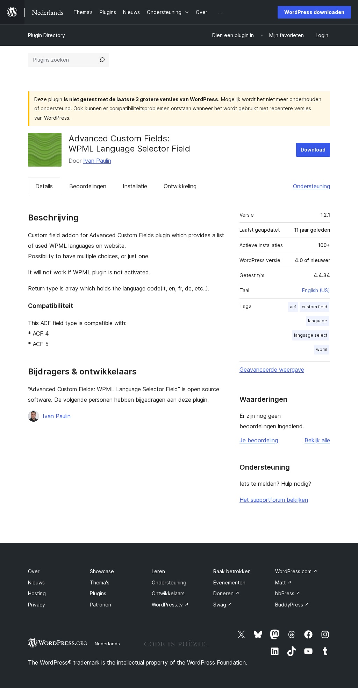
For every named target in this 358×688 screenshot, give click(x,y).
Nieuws (36, 582)
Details (44, 186)
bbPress (287, 593)
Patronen (100, 605)
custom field (314, 306)
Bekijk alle (317, 440)
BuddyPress (292, 605)
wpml (321, 349)
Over (34, 571)
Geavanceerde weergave (271, 369)
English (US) (316, 290)
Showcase (102, 571)
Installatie (135, 186)
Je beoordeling (258, 440)
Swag (222, 605)
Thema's (99, 582)
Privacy (36, 605)
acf (293, 306)
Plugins (98, 593)
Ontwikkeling (180, 186)
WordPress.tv (170, 605)
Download (313, 150)
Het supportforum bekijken (273, 499)
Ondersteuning (311, 186)
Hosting (37, 593)
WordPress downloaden (314, 12)
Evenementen (229, 582)
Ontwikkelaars (168, 593)
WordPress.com (296, 571)
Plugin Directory (46, 35)
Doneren (226, 593)
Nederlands (107, 643)
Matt (283, 582)
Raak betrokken (232, 571)
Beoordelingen (87, 186)
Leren (158, 571)
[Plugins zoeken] (102, 60)
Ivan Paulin (97, 160)
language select (310, 335)
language (317, 320)
